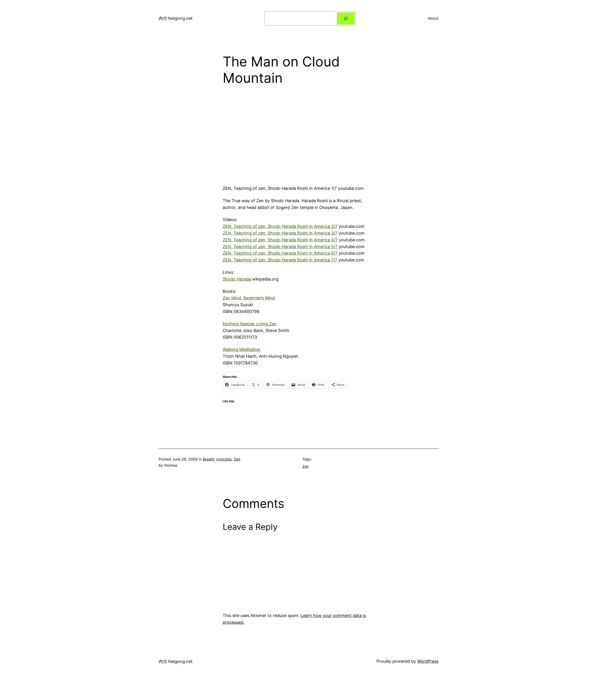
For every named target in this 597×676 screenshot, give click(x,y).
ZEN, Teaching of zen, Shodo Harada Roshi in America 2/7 (280, 226)
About (433, 18)
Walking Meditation (241, 349)
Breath (208, 459)
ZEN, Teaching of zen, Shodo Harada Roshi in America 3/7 (280, 233)
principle (224, 459)
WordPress (427, 661)
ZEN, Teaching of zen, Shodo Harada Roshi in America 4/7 (280, 239)
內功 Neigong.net (176, 18)
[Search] (346, 18)
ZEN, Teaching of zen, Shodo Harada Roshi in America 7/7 (280, 259)
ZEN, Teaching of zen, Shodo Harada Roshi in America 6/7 (280, 253)
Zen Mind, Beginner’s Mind (249, 297)
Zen (237, 459)
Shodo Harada (237, 279)
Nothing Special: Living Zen (250, 323)
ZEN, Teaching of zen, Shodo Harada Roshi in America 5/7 (280, 246)
